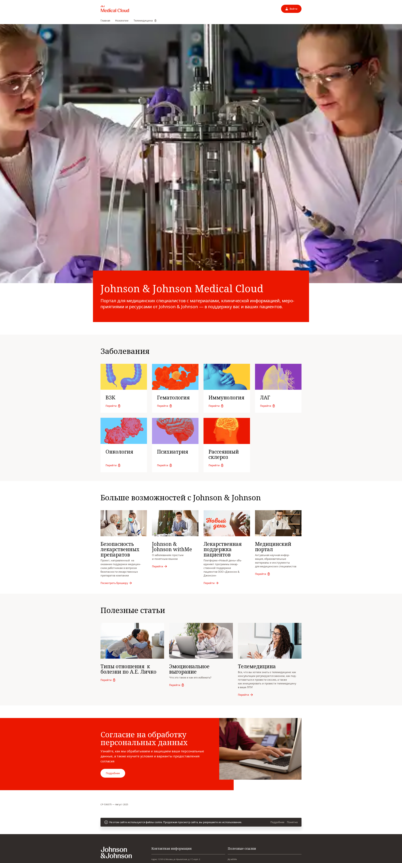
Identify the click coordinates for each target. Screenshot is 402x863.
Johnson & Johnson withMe (172, 546)
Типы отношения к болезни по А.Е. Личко (128, 669)
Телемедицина (257, 666)
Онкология (119, 451)
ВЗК (110, 397)
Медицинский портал (273, 546)
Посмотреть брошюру (114, 583)
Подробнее (113, 773)
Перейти (111, 406)
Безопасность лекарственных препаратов (120, 549)
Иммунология (226, 397)
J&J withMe (232, 859)
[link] (123, 388)
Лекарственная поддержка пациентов (223, 549)
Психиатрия (172, 451)
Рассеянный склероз (224, 454)
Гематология (173, 397)
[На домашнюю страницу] (114, 8)
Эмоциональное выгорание (189, 669)
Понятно (292, 822)
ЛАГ (265, 397)
